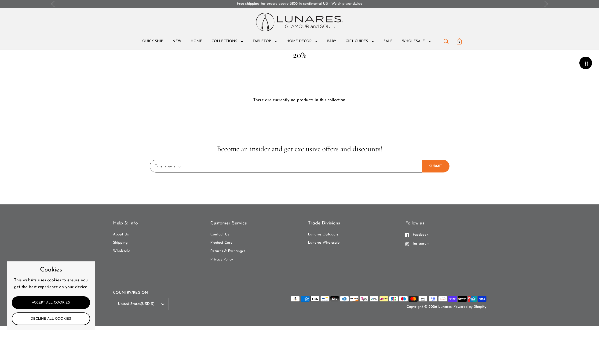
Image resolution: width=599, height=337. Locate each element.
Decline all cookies (51, 319)
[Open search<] (446, 40)
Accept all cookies (51, 302)
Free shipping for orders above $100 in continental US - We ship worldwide (299, 4)
